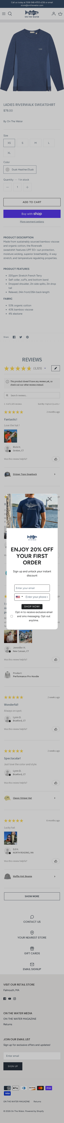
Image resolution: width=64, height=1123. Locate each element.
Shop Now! (32, 606)
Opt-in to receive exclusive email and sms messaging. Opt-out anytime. (33, 616)
